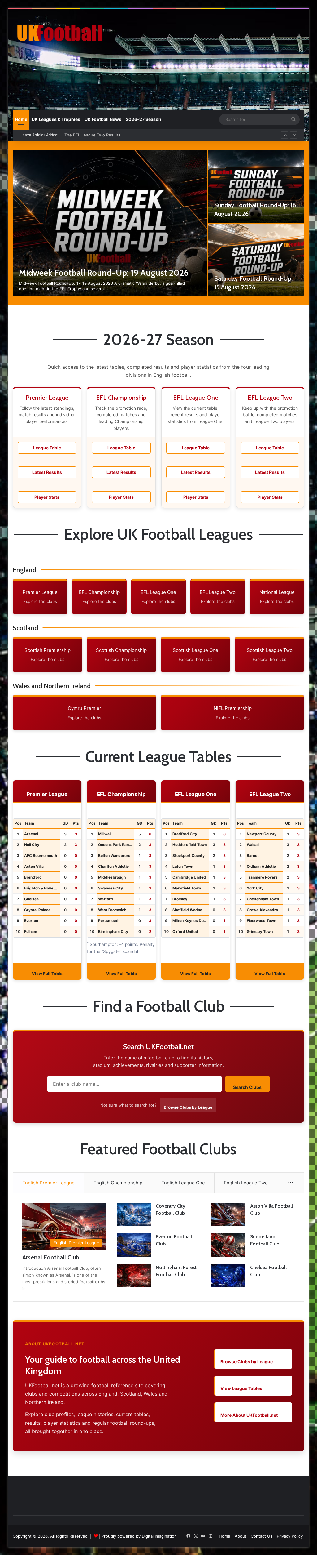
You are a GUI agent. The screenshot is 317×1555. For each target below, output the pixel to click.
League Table (47, 447)
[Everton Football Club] (134, 1245)
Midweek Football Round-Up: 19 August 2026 (104, 272)
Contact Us (261, 1536)
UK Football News (103, 119)
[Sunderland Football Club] (228, 1245)
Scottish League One (195, 654)
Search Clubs (247, 1087)
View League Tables (241, 1388)
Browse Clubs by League (188, 1107)
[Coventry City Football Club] (134, 1214)
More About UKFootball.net (249, 1415)
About (240, 1536)
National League (277, 596)
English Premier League (48, 1183)
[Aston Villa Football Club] (228, 1214)
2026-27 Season (143, 119)
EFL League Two (218, 596)
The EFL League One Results (92, 134)
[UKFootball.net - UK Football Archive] (58, 32)
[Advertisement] (215, 58)
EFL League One (158, 596)
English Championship (117, 1183)
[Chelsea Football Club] (228, 1275)
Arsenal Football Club (50, 1257)
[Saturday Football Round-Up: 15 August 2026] (256, 260)
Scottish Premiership (47, 654)
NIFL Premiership (233, 712)
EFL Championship (99, 596)
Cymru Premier (84, 712)
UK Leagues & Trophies (56, 119)
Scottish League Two (270, 654)
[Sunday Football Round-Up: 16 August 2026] (256, 186)
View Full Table (47, 973)
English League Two (246, 1183)
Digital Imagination (159, 1536)
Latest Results (47, 472)
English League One (183, 1183)
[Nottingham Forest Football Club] (134, 1275)
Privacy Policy (290, 1536)
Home (21, 119)
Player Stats (46, 497)
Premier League (40, 596)
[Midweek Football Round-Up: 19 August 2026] (110, 223)
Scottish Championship (121, 654)
